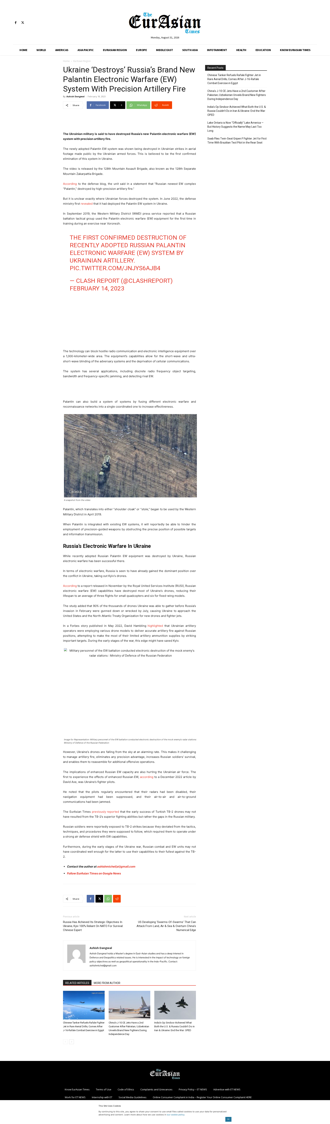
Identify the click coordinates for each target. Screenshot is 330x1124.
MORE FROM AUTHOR (107, 983)
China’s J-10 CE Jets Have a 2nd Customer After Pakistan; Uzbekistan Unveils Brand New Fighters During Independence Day (236, 95)
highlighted (155, 626)
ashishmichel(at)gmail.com (116, 866)
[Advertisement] (129, 121)
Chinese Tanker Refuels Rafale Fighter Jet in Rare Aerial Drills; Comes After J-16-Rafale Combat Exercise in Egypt (83, 1026)
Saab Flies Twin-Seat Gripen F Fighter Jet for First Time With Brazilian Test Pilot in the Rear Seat (237, 140)
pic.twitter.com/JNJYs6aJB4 (115, 268)
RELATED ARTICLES (77, 983)
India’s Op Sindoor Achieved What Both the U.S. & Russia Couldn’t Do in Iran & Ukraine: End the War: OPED (174, 1026)
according (146, 777)
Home (66, 61)
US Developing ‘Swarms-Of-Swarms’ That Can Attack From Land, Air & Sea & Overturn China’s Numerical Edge (166, 926)
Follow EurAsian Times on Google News (94, 873)
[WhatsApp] (108, 899)
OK (228, 1119)
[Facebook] (15, 22)
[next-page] (71, 1041)
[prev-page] (65, 1041)
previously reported (105, 811)
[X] (22, 22)
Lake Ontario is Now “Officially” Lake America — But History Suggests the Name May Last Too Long (235, 126)
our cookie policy (175, 1114)
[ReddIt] (117, 899)
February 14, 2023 (97, 288)
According (70, 184)
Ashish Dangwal (75, 96)
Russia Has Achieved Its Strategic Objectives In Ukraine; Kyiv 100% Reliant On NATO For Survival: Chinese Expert (93, 926)
